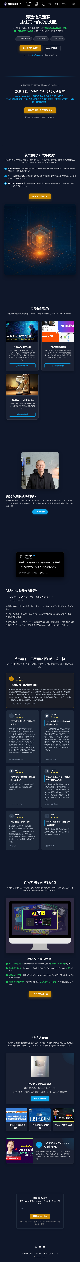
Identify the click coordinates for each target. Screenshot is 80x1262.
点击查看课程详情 (22, 366)
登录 (73, 4)
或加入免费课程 (51, 48)
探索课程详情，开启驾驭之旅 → (40, 110)
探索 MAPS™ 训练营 (30, 48)
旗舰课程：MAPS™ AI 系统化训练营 (40, 91)
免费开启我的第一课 (40, 994)
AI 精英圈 (36, 4)
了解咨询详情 (40, 512)
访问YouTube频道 (40, 1098)
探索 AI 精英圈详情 (40, 196)
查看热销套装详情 (22, 414)
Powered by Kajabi (40, 1257)
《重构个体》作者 (23, 39)
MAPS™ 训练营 (28, 4)
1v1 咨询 (43, 4)
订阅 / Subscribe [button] (40, 1216)
